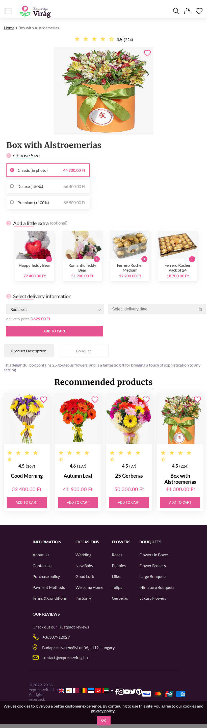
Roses (117, 554)
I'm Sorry (83, 598)
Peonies (119, 565)
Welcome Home (89, 587)
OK (103, 720)
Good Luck (84, 576)
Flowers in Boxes (154, 554)
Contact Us (42, 565)
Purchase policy (46, 576)
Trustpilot (66, 626)
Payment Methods (49, 587)
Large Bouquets (153, 576)
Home (9, 27)
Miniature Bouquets (156, 587)
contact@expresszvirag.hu (65, 657)
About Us (41, 554)
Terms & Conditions (50, 598)
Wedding (83, 554)
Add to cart (54, 331)
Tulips (117, 587)
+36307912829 (56, 637)
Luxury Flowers (152, 598)
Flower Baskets (152, 565)
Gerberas (120, 598)
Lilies (116, 576)
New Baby (84, 565)
